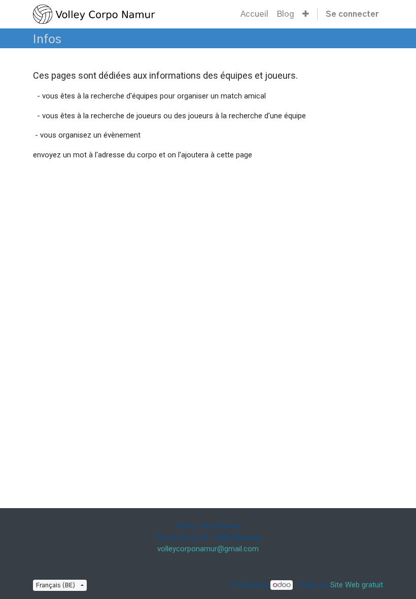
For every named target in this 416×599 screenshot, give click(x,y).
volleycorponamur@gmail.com (208, 548)
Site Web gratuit (356, 584)
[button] (305, 14)
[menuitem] (254, 14)
